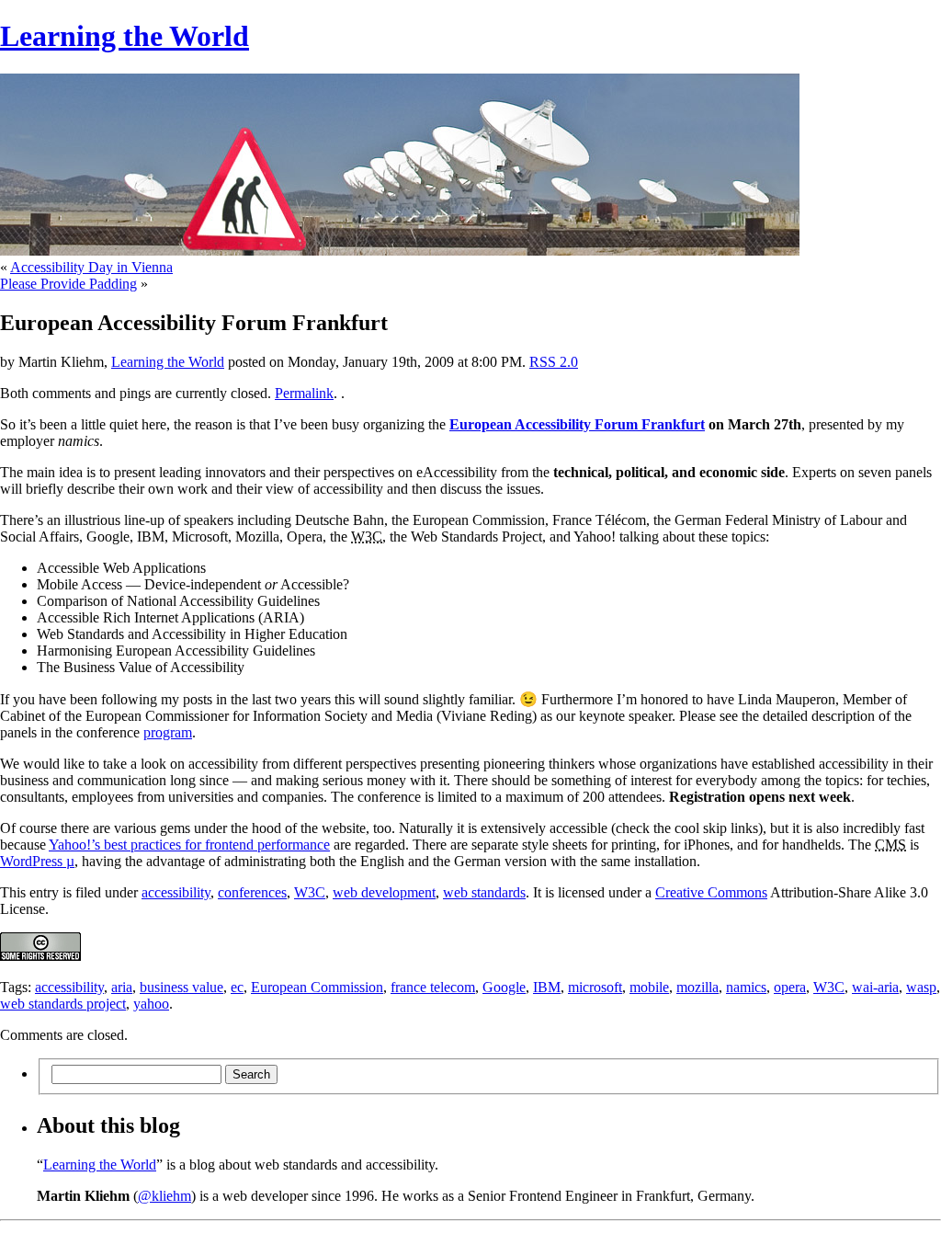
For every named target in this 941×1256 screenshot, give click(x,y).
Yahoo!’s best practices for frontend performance (189, 844)
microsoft (595, 987)
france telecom (433, 987)
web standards (484, 892)
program (167, 732)
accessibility (176, 892)
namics (746, 987)
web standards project (63, 1003)
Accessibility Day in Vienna (91, 267)
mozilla (697, 987)
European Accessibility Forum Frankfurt (577, 424)
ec (237, 987)
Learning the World (124, 35)
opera (790, 987)
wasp (921, 987)
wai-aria (875, 987)
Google (504, 987)
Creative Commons (711, 892)
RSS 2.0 (553, 362)
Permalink (304, 393)
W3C (309, 892)
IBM (547, 987)
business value (181, 987)
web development (384, 892)
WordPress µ (37, 861)
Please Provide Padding (68, 283)
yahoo (151, 1003)
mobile (649, 987)
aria (121, 987)
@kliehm (164, 1196)
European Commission (317, 987)
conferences (252, 892)
